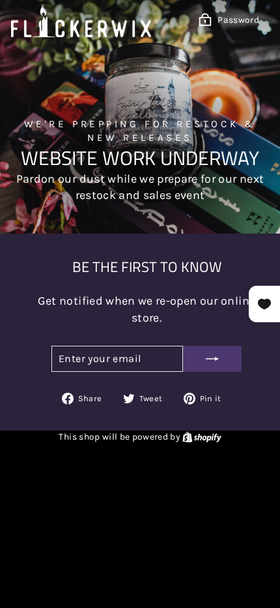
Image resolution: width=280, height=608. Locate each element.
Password (238, 19)
